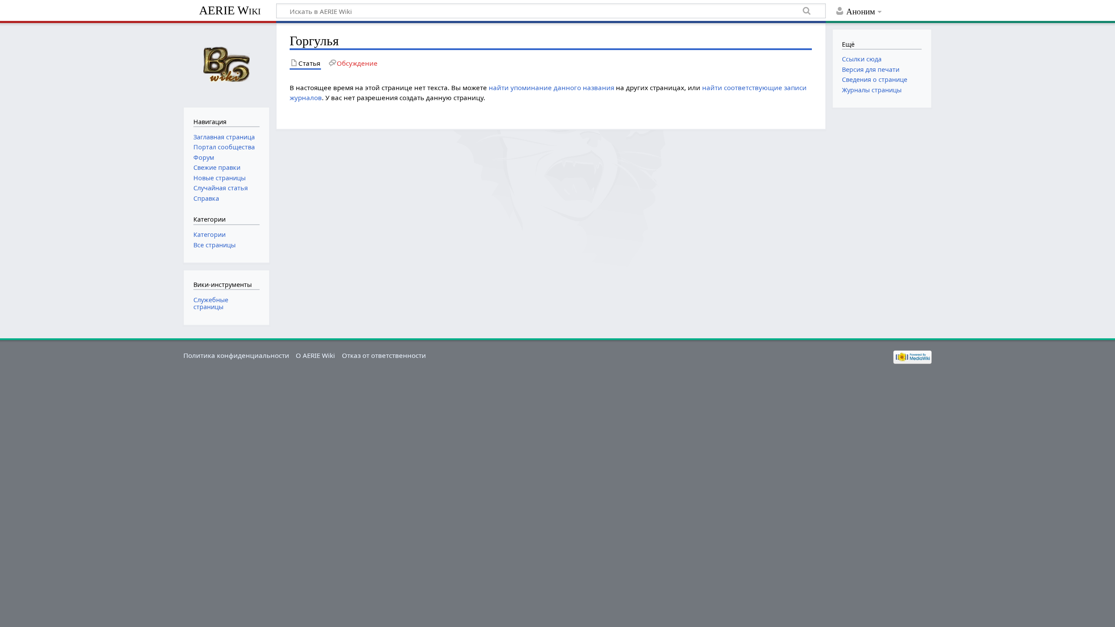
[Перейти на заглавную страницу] (226, 64)
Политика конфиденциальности (236, 355)
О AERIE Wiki (315, 355)
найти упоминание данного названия (551, 87)
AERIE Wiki (230, 10)
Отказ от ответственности (384, 355)
